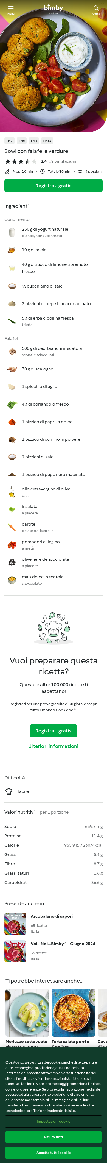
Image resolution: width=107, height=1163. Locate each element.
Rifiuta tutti (53, 1137)
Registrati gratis (53, 186)
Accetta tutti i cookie (53, 1153)
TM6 (21, 141)
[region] (53, 1105)
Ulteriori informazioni (53, 746)
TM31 (47, 141)
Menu (11, 13)
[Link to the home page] (53, 9)
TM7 (9, 141)
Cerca (96, 13)
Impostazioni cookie (53, 1121)
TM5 (33, 141)
